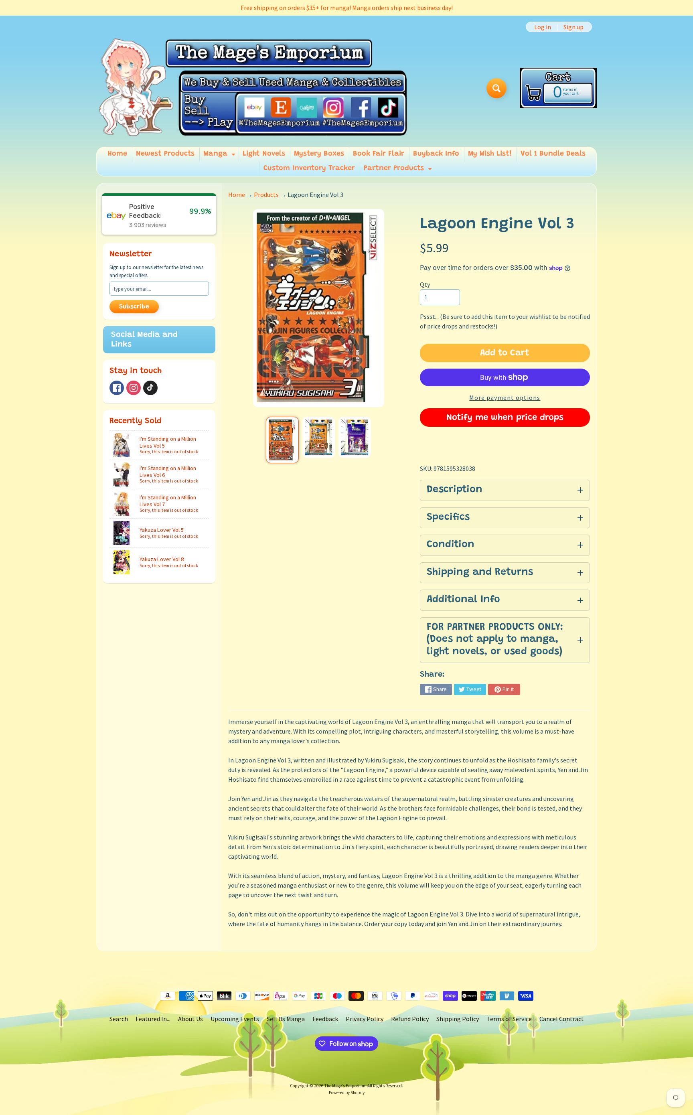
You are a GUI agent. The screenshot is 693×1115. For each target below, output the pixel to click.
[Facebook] (116, 388)
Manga (220, 156)
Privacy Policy (364, 1019)
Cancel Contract (561, 1019)
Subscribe (134, 307)
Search (118, 1019)
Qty (425, 284)
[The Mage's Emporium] (253, 88)
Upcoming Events (235, 1019)
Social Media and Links (144, 340)
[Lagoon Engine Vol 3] (282, 440)
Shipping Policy (457, 1019)
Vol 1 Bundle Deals (553, 154)
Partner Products (399, 170)
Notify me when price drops (504, 418)
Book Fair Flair (378, 154)
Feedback (325, 1019)
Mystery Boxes (319, 154)
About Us (190, 1019)
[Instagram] (133, 388)
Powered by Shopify (347, 1092)
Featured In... (153, 1019)
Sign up (573, 27)
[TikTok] (150, 388)
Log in (542, 27)
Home (117, 154)
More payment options (504, 397)
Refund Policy (410, 1019)
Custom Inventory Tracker (309, 168)
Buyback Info (436, 154)
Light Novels (264, 154)
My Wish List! (490, 154)
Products (266, 195)
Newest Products (165, 154)
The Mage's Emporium (344, 1086)
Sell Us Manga (286, 1019)
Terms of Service (509, 1019)
